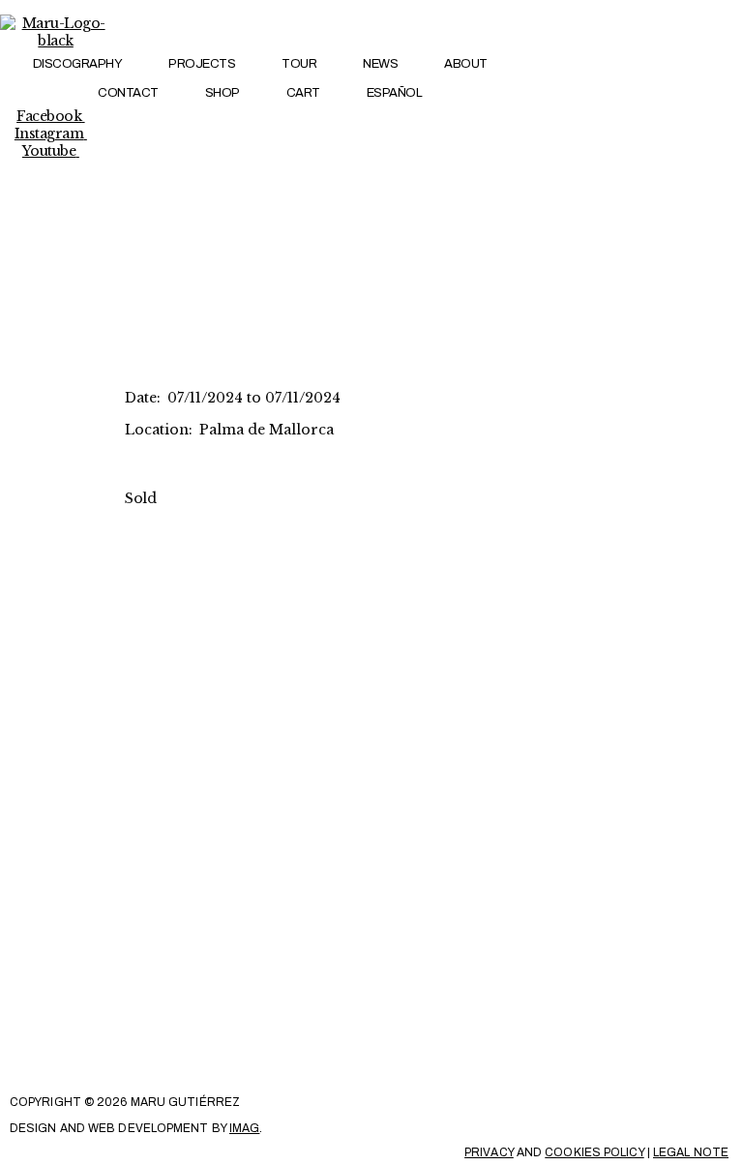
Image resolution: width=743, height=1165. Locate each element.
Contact (128, 93)
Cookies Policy (594, 1152)
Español (395, 93)
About (466, 64)
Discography (78, 64)
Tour (299, 64)
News (380, 64)
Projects (201, 64)
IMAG (244, 1128)
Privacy (489, 1152)
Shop (222, 93)
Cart (303, 93)
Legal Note (690, 1152)
